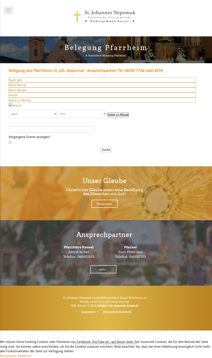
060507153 (137, 257)
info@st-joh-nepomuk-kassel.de (118, 306)
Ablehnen (24, 356)
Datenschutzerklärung (117, 312)
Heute (13, 95)
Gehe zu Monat (20, 100)
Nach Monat (17, 85)
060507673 (85, 257)
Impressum (88, 312)
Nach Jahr (16, 80)
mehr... (103, 269)
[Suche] (15, 105)
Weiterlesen (104, 203)
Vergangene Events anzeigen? (29, 137)
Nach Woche (18, 90)
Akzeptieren (8, 356)
